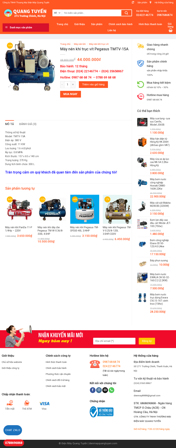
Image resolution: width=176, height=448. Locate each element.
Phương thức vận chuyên (58, 374)
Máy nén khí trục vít (99, 44)
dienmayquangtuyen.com (103, 443)
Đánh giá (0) (28, 124)
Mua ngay (70, 94)
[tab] (9, 124)
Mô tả (9, 124)
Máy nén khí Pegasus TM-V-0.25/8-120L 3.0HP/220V (117, 230)
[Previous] (5, 222)
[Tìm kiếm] (126, 12)
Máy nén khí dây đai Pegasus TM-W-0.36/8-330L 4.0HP (50, 230)
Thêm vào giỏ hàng (93, 84)
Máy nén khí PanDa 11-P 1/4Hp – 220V (18, 229)
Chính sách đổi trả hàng (57, 380)
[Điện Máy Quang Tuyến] (25, 13)
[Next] (131, 222)
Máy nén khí (80, 44)
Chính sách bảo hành (56, 368)
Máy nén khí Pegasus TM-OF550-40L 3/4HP (84, 229)
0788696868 (13, 443)
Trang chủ (65, 44)
